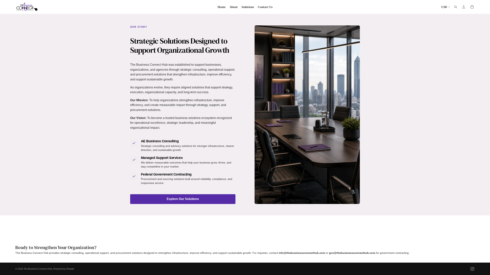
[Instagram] (472, 269)
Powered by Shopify (63, 269)
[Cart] (472, 7)
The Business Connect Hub (38, 269)
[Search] (455, 7)
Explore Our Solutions (183, 199)
